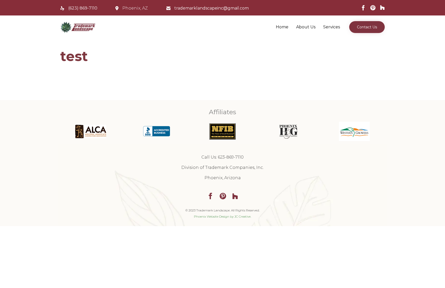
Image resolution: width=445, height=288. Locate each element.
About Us (305, 26)
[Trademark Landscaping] (78, 27)
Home (282, 26)
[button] (367, 27)
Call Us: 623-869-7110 (222, 157)
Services (331, 26)
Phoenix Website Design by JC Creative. (222, 216)
